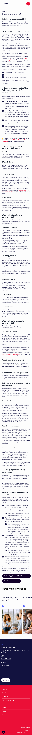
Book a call (6, 680)
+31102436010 (5, 665)
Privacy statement (25, 727)
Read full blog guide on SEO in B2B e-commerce (16, 576)
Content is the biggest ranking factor (11, 354)
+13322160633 (6, 658)
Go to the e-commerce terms (11, 581)
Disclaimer (27, 730)
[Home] (5, 3)
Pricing (4, 707)
